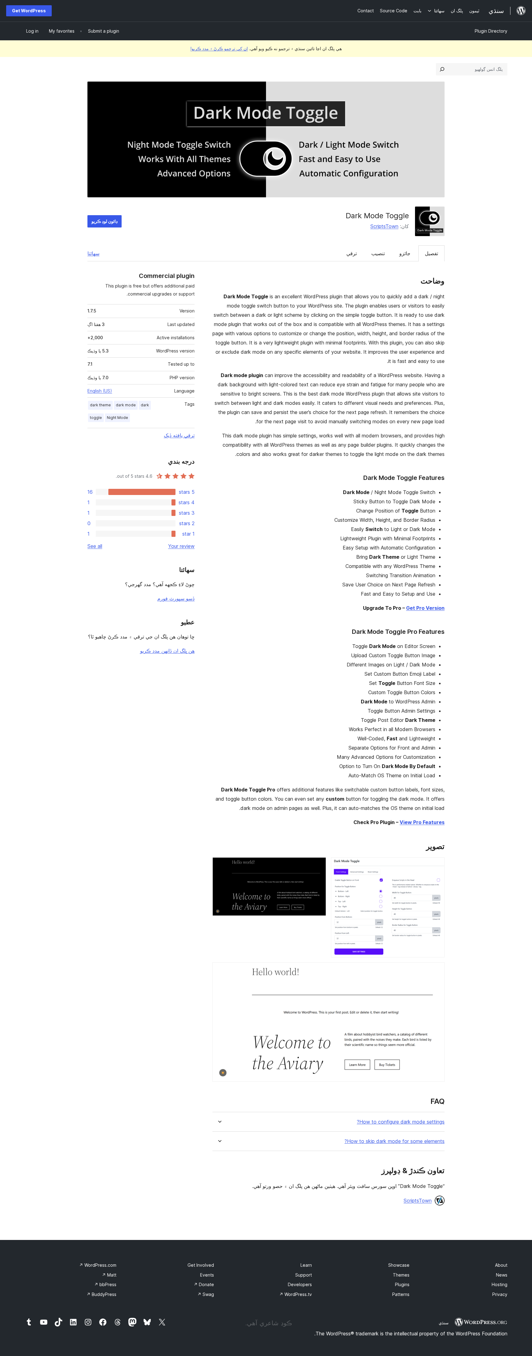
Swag (205, 1294)
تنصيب (378, 253)
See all (94, 546)
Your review (181, 546)
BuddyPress (101, 1294)
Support (303, 1275)
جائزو (404, 253)
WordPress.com (97, 1265)
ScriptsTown (384, 226)
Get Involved (200, 1265)
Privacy (499, 1294)
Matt (109, 1275)
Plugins (402, 1284)
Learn (306, 1265)
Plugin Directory (491, 31)
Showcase (398, 1265)
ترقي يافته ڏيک (179, 435)
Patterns (400, 1294)
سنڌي (444, 1322)
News (501, 1275)
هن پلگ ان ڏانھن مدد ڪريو (167, 651)
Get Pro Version (425, 608)
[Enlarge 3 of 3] (436, 971)
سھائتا (93, 253)
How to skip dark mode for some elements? (395, 1141)
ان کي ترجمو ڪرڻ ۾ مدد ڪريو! (219, 48)
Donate (204, 1284)
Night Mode (117, 417)
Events (207, 1275)
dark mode (126, 405)
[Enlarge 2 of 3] (318, 866)
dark (145, 405)
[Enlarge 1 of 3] (436, 866)
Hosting (499, 1284)
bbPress (105, 1284)
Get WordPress (29, 10)
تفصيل (431, 253)
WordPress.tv (295, 1294)
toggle (96, 417)
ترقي (351, 253)
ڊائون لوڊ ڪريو (104, 221)
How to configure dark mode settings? (401, 1122)
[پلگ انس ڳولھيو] (442, 69)
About (501, 1265)
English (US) (99, 390)
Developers (300, 1284)
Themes (401, 1275)
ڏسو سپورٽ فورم (176, 598)
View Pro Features (422, 822)
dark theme (100, 405)
